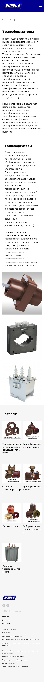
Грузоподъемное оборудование (14, 660)
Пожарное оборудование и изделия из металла (20, 639)
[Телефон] (3, 605)
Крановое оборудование (12, 636)
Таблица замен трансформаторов (15, 667)
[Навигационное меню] (40, 6)
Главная (5, 20)
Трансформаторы (16, 20)
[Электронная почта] (7, 605)
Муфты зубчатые (8, 663)
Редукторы (6, 633)
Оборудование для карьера (13, 656)
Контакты (6, 623)
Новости (6, 620)
